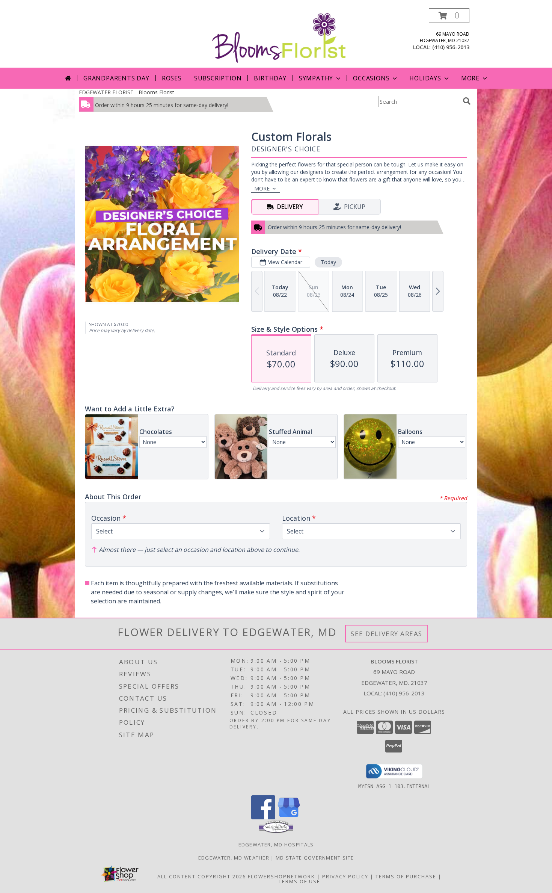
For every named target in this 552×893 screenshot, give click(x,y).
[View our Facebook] (263, 817)
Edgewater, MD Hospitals (276, 844)
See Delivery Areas (386, 633)
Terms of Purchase (406, 876)
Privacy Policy (345, 876)
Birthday (270, 78)
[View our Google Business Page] (289, 817)
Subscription (218, 78)
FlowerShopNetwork (281, 876)
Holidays (425, 78)
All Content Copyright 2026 (201, 876)
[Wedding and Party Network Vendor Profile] (276, 831)
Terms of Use (299, 881)
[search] (467, 101)
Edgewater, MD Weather (233, 857)
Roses (172, 78)
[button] (449, 15)
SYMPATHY (316, 78)
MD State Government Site (315, 857)
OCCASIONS (371, 78)
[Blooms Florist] (278, 37)
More (470, 78)
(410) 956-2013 (450, 47)
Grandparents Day (116, 78)
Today (328, 262)
